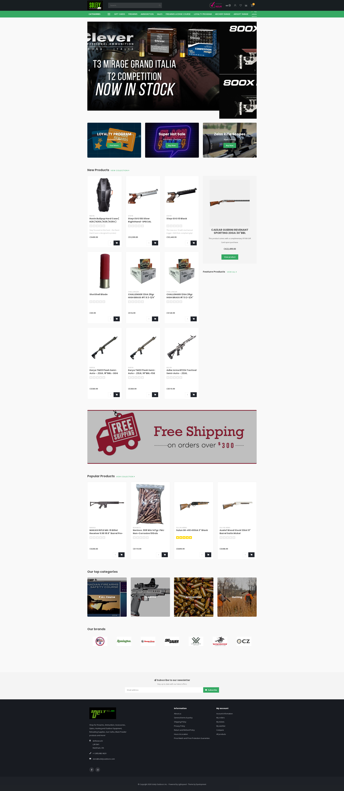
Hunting (220, 578)
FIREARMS (132, 14)
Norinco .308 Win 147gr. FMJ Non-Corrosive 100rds (148, 532)
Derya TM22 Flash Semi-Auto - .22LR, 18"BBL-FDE (141, 372)
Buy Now (172, 145)
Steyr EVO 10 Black (176, 218)
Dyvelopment (201, 784)
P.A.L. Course (92, 578)
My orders (220, 717)
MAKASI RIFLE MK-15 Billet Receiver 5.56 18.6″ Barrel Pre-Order (106, 533)
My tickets (220, 722)
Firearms (134, 578)
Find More (114, 145)
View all (231, 272)
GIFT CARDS (119, 14)
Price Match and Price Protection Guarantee (192, 738)
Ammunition (179, 578)
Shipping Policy (180, 722)
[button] (89, 70)
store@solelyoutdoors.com (104, 759)
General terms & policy (183, 717)
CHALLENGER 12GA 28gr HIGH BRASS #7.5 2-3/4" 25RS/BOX (141, 297)
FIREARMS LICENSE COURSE (178, 14)
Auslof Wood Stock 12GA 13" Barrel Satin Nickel (235, 532)
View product (230, 257)
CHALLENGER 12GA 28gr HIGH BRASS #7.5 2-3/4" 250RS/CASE (179, 297)
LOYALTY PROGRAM (203, 14)
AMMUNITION (147, 14)
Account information (224, 713)
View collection (119, 170)
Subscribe (212, 690)
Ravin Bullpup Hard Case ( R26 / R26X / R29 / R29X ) (104, 220)
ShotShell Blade (98, 294)
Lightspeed (182, 784)
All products (221, 734)
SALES (159, 14)
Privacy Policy (179, 726)
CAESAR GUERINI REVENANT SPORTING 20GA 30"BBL (229, 231)
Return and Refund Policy (184, 730)
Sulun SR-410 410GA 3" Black (192, 530)
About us (177, 713)
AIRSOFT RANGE (241, 14)
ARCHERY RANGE (222, 14)
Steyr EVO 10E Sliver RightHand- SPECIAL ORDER (139, 221)
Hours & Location (181, 734)
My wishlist (220, 726)
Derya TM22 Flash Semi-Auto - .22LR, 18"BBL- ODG (103, 372)
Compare (220, 730)
